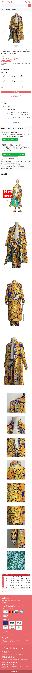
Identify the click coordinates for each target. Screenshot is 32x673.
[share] (30, 50)
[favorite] (27, 50)
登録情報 (4, 103)
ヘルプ (21, 671)
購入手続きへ (16, 92)
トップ (3, 9)
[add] (21, 87)
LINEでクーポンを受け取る (10, 139)
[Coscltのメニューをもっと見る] (2, 2)
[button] (26, 2)
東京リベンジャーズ (11, 9)
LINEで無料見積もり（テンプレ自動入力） (13, 154)
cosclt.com (15, 671)
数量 (2, 87)
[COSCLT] (9, 2)
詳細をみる (6, 602)
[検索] (29, 5)
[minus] (6, 87)
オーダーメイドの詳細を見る (10, 158)
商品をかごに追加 (16, 96)
